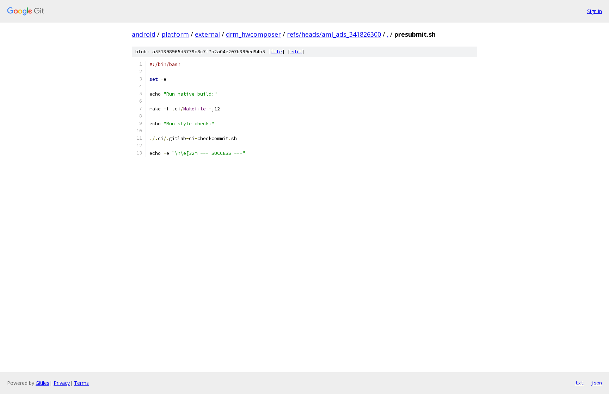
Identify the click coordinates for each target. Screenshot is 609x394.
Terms (81, 383)
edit (296, 52)
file (276, 52)
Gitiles (42, 383)
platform (175, 34)
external (207, 34)
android (143, 34)
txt (579, 383)
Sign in (594, 11)
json (596, 383)
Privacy (62, 383)
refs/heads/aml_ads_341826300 (334, 34)
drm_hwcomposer (253, 34)
